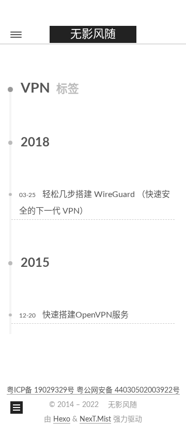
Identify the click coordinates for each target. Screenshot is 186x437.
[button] (16, 34)
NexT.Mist (95, 419)
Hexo (61, 419)
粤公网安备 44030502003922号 (128, 390)
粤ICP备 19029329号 (41, 390)
